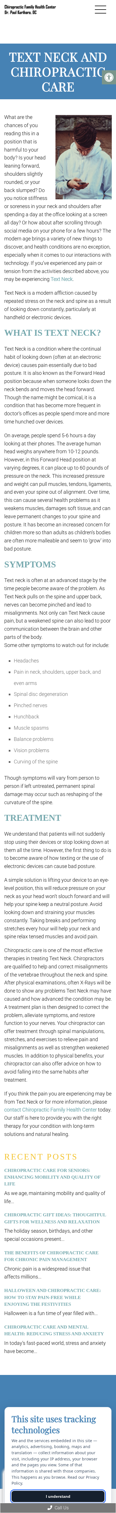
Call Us (61, 1507)
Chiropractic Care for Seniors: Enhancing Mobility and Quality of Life (52, 1177)
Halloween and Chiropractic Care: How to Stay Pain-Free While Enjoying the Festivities (52, 1297)
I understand (58, 1496)
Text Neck (62, 279)
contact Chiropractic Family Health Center (50, 1110)
